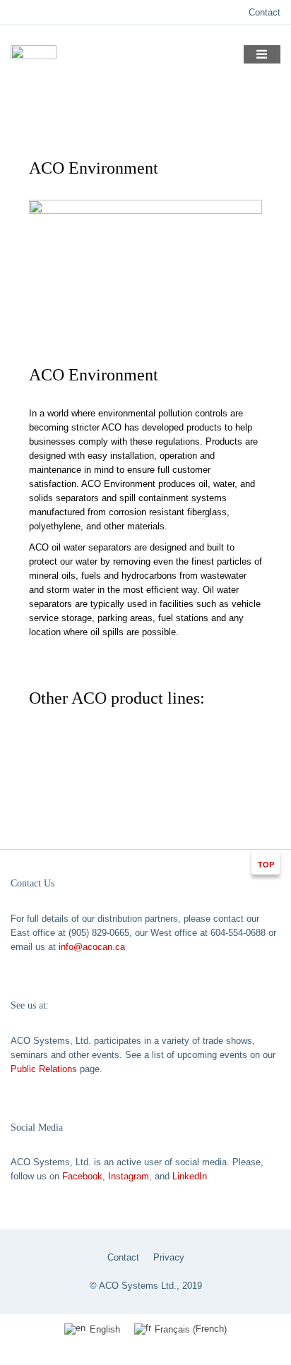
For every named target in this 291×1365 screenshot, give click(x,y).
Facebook (82, 1176)
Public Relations (44, 1069)
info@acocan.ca (92, 947)
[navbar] (262, 54)
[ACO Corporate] (34, 61)
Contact (264, 12)
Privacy (168, 1257)
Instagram (128, 1176)
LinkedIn (189, 1176)
